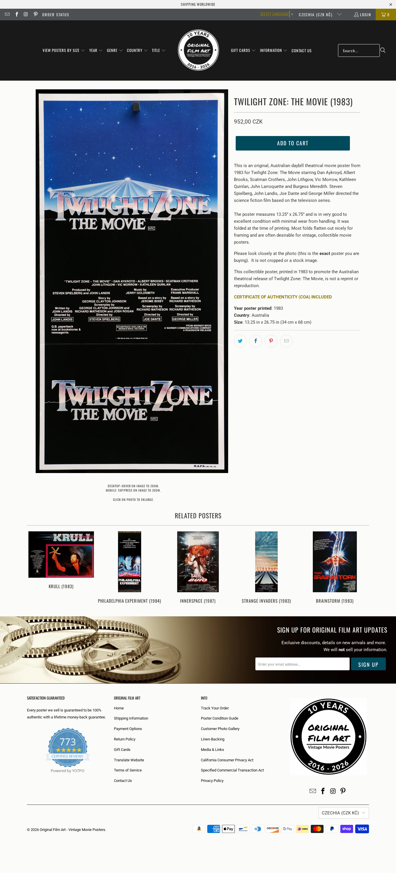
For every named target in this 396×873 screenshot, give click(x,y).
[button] (64, 50)
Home (119, 708)
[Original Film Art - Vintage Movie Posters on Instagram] (25, 14)
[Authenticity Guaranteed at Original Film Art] (27, 777)
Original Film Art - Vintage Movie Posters (72, 829)
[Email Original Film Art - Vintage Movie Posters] (7, 14)
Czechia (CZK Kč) (316, 14)
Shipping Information (131, 718)
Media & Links (212, 749)
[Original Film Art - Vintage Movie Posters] (198, 50)
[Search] (383, 50)
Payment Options (128, 729)
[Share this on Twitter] (240, 341)
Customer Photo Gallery (220, 729)
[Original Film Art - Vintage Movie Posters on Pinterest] (35, 14)
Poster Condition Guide (219, 718)
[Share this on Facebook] (255, 341)
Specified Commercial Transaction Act (232, 770)
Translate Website (129, 760)
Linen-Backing (212, 739)
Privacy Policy (212, 780)
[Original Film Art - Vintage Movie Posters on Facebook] (16, 14)
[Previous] (35, 568)
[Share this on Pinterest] (271, 341)
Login (365, 14)
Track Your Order (215, 708)
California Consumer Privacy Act (227, 760)
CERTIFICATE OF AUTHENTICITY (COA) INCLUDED (283, 297)
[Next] (360, 568)
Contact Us (123, 780)
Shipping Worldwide (198, 4)
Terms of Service (128, 770)
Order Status (55, 14)
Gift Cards (122, 749)
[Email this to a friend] (286, 341)
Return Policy (124, 739)
